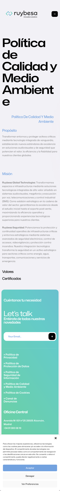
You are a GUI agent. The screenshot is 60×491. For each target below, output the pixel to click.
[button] (55, 438)
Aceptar (30, 467)
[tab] (30, 119)
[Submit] (51, 336)
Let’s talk (18, 313)
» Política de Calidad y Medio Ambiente (16, 385)
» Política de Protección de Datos (16, 364)
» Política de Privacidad (11, 356)
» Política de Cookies (17, 392)
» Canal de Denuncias (10, 400)
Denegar (30, 476)
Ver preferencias (30, 484)
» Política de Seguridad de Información (12, 375)
